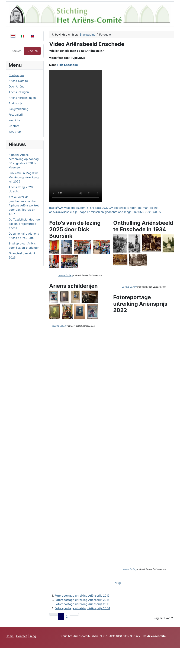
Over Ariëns (16, 86)
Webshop (15, 131)
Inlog (33, 636)
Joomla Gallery (65, 275)
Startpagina (16, 75)
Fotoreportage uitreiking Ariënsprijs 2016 (82, 600)
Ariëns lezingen (19, 92)
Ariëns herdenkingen (22, 97)
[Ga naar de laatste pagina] (76, 614)
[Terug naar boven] (175, 643)
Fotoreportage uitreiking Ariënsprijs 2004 (82, 608)
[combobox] (16, 51)
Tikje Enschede (67, 65)
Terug (117, 583)
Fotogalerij (16, 114)
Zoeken (33, 51)
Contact (14, 126)
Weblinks (14, 120)
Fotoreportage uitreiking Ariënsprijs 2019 (82, 595)
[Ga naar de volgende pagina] (72, 614)
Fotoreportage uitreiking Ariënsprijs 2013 (82, 604)
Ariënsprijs (15, 103)
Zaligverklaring (18, 109)
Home (10, 636)
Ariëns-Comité (18, 81)
